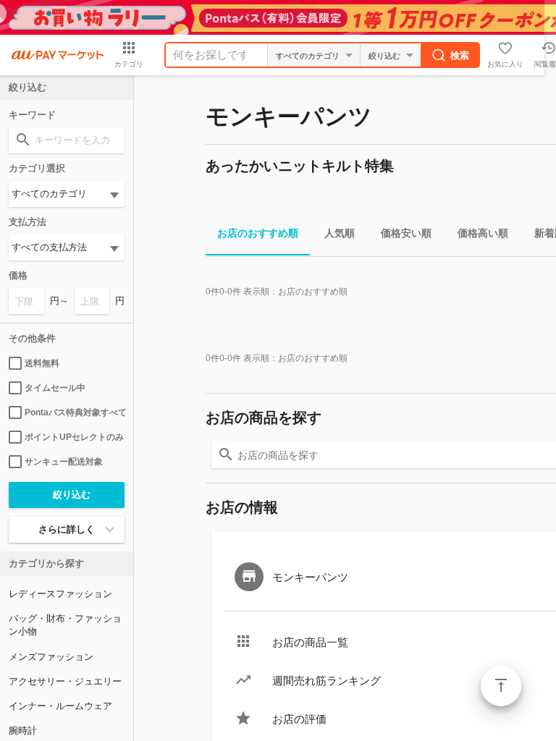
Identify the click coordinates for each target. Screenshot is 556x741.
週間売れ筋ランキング (326, 680)
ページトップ (501, 686)
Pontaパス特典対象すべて (75, 412)
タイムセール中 (55, 388)
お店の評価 (299, 719)
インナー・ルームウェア (60, 705)
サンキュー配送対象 (64, 462)
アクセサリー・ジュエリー (65, 681)
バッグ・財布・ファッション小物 (65, 625)
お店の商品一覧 (310, 642)
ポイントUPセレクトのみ (74, 437)
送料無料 (42, 363)
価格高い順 (483, 233)
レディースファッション (60, 593)
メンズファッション (51, 656)
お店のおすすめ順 (257, 233)
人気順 (339, 233)
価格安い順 (406, 233)
